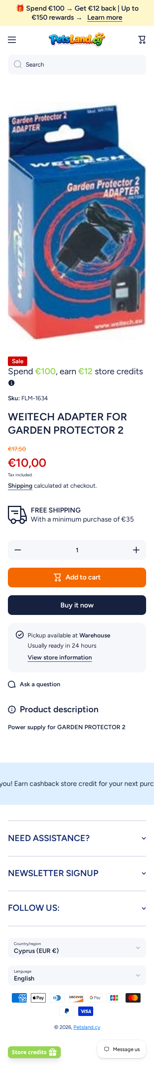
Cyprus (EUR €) (36, 951)
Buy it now (77, 605)
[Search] (15, 64)
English (24, 978)
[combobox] (77, 64)
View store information (60, 657)
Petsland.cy (86, 1027)
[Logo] (77, 40)
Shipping (20, 485)
